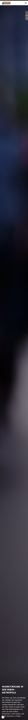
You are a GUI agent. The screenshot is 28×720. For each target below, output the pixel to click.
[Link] (6, 3)
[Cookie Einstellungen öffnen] (2, 717)
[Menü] (26, 3)
